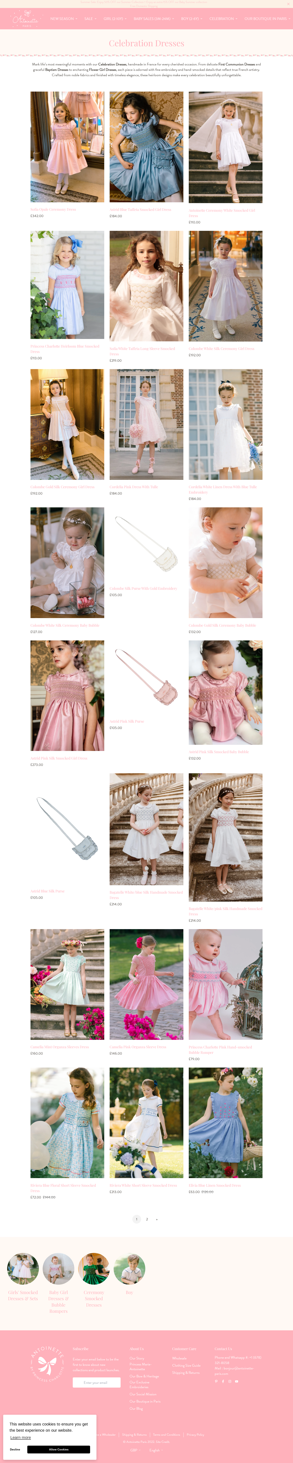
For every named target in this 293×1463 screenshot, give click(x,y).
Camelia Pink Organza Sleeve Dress (138, 1046)
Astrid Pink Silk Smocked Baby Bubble (219, 751)
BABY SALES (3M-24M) (152, 18)
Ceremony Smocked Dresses (94, 1298)
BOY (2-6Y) (190, 18)
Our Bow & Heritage (144, 1376)
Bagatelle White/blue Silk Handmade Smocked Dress (146, 895)
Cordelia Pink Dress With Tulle (134, 486)
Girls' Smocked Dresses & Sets (23, 1295)
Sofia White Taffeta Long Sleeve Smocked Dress (142, 351)
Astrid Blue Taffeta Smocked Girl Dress (140, 209)
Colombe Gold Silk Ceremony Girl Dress (62, 486)
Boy (129, 1292)
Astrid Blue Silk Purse (47, 891)
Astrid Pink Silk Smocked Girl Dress (58, 758)
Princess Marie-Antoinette (141, 1366)
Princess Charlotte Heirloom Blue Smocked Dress (64, 349)
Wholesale (179, 1358)
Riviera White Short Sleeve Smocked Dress (143, 1185)
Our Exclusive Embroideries (139, 1384)
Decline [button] (15, 1449)
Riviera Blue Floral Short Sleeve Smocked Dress (63, 1188)
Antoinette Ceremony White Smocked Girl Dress (222, 213)
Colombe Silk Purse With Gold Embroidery (143, 588)
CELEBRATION (221, 18)
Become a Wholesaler (102, 1434)
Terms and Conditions (166, 1434)
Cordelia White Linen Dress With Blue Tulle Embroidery (223, 489)
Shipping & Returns (186, 1372)
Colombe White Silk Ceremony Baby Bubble (64, 625)
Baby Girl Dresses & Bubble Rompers (58, 1301)
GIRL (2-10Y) (113, 18)
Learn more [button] (20, 1437)
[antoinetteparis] (26, 18)
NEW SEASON (62, 18)
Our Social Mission (143, 1394)
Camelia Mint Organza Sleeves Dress (59, 1046)
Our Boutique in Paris (145, 1401)
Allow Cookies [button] (59, 1449)
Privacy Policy (195, 1434)
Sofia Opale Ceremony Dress (53, 209)
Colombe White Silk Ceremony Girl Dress (221, 348)
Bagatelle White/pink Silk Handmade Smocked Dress (225, 911)
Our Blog (136, 1408)
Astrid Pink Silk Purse (127, 721)
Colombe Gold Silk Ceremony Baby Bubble (222, 625)
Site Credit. (162, 1441)
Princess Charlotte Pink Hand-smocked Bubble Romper (220, 1050)
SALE (89, 18)
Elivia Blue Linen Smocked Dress (215, 1185)
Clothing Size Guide (186, 1365)
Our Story (137, 1358)
